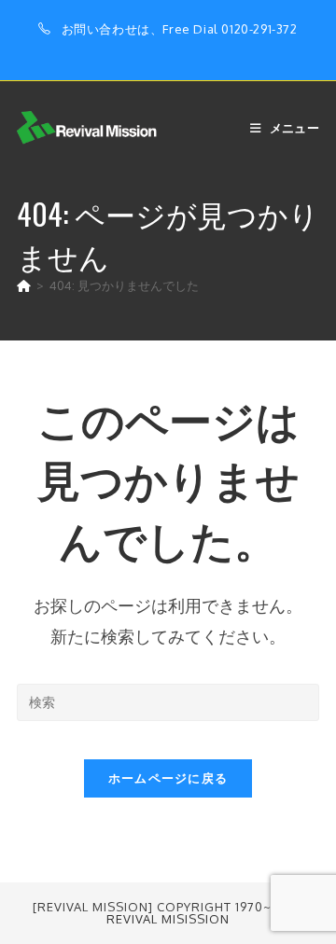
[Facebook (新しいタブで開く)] (160, 48)
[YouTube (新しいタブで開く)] (200, 48)
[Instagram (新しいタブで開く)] (181, 48)
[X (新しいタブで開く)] (138, 48)
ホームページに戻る (168, 777)
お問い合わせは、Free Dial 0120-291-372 (180, 28)
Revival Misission (168, 918)
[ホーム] (24, 285)
